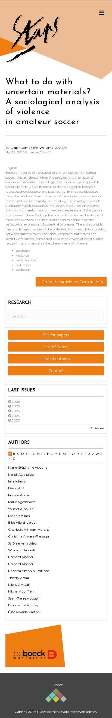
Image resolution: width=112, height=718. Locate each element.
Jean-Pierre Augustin (25, 598)
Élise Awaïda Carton (24, 612)
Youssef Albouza (20, 509)
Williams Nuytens (53, 148)
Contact (56, 370)
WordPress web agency (79, 712)
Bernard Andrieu (21, 557)
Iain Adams (17, 481)
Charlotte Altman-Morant (28, 529)
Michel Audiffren (21, 591)
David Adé (16, 488)
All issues (96, 428)
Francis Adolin (19, 495)
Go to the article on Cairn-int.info (72, 281)
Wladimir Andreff (21, 550)
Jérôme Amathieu (22, 543)
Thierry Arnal (18, 578)
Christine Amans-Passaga (28, 536)
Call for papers (56, 335)
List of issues (56, 346)
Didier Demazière (24, 148)
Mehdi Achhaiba (21, 474)
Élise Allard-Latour (22, 522)
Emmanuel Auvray (23, 605)
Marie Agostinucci (22, 502)
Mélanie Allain (19, 516)
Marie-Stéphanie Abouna (28, 467)
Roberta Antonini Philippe (28, 571)
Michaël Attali (19, 584)
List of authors (56, 358)
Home (58, 685)
